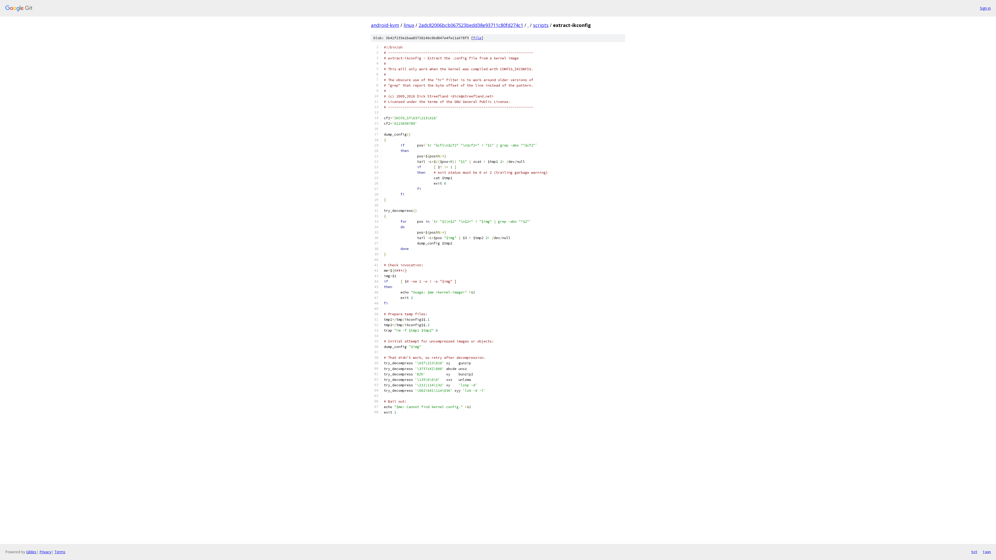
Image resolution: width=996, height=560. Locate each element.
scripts (541, 25)
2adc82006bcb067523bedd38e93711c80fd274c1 (471, 25)
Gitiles (31, 551)
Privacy (45, 551)
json (987, 551)
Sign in (985, 8)
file (477, 38)
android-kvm (385, 25)
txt (974, 551)
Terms (59, 551)
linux (409, 25)
